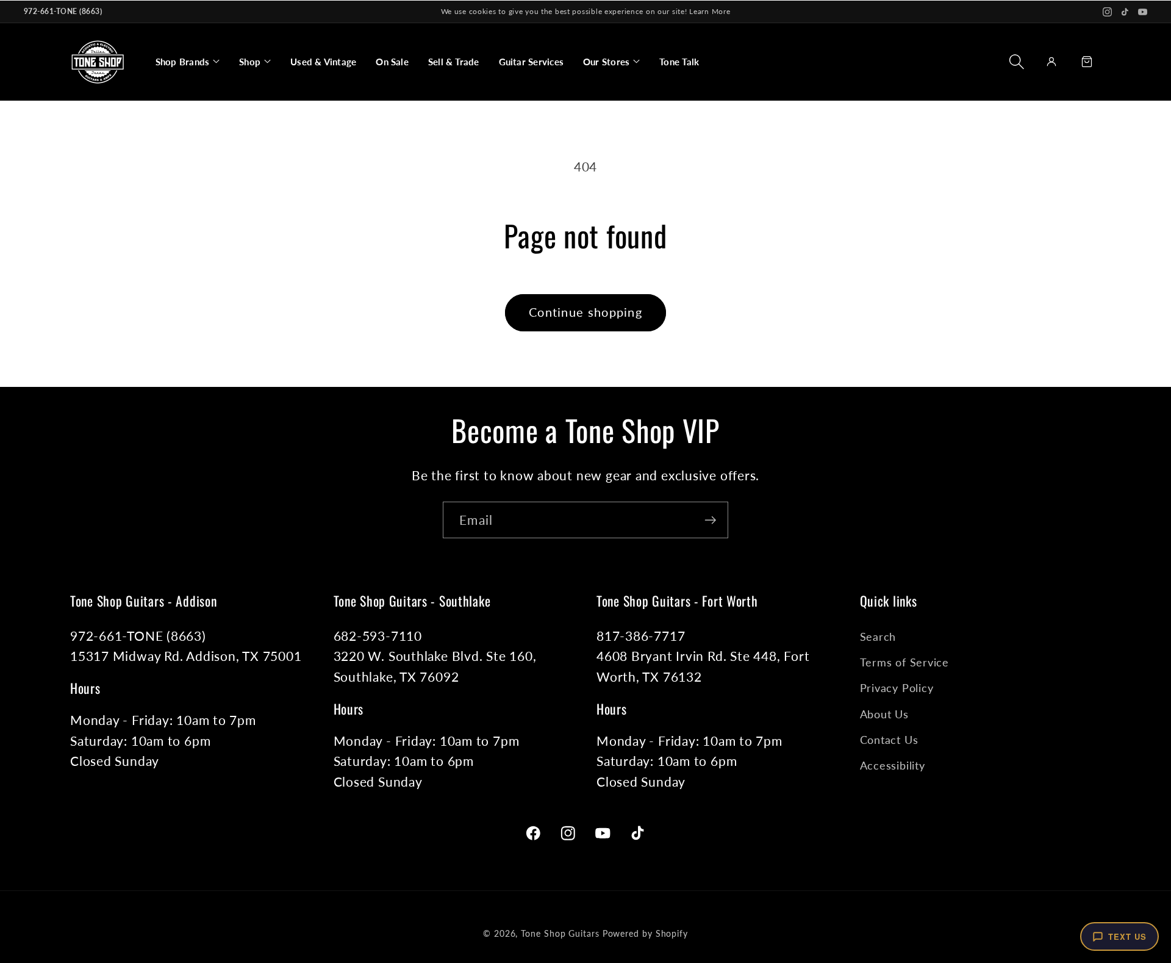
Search (878, 636)
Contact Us (889, 739)
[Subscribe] (710, 520)
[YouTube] (1142, 11)
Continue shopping (585, 312)
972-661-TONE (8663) (63, 11)
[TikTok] (1125, 11)
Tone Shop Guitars (560, 933)
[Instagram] (1107, 11)
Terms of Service (904, 662)
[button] (187, 61)
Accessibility (892, 765)
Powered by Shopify (645, 933)
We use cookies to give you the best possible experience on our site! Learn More (586, 11)
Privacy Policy (897, 687)
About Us (884, 714)
